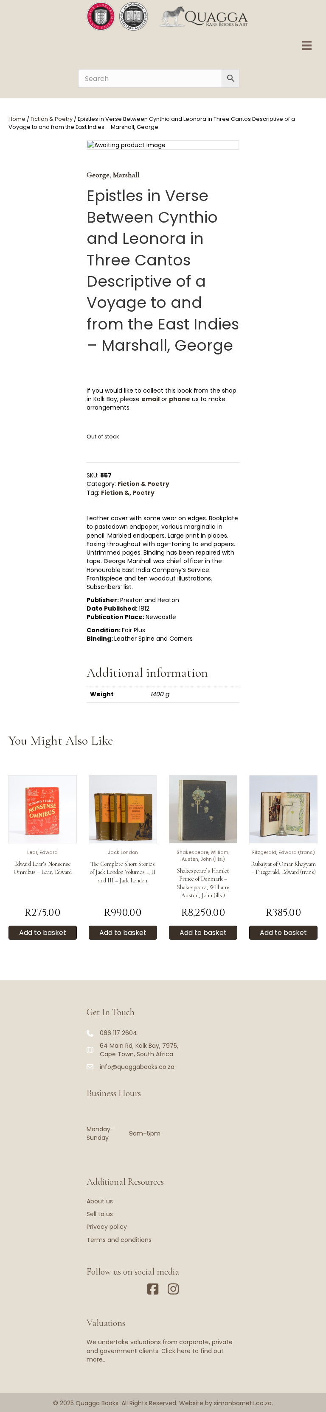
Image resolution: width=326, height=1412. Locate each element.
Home (16, 119)
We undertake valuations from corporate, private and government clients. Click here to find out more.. (160, 1351)
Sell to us (100, 1214)
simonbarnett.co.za (243, 1403)
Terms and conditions (119, 1240)
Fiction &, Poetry (128, 492)
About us (100, 1201)
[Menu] (307, 45)
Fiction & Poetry (52, 119)
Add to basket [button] (42, 933)
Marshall (126, 174)
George (98, 174)
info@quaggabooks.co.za (137, 1067)
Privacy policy (107, 1226)
